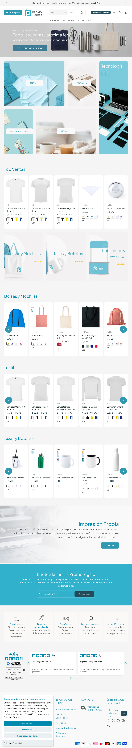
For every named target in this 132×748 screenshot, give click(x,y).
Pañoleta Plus (87, 208)
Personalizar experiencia (27, 736)
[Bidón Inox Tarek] (116, 459)
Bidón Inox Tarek (114, 477)
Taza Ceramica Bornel (66, 477)
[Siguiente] (126, 3)
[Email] (114, 12)
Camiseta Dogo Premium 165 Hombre (66, 408)
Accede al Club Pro (101, 12)
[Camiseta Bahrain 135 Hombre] (40, 190)
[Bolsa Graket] (40, 317)
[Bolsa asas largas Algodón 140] (91, 317)
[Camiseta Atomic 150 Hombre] (15, 190)
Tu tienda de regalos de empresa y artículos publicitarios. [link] (66, 3)
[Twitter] (113, 720)
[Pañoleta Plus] (91, 190)
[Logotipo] (33, 12)
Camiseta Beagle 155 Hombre (66, 209)
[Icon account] (120, 12)
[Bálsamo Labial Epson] (116, 190)
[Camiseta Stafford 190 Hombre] (116, 388)
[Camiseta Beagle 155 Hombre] (66, 190)
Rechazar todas (28, 730)
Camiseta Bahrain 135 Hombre (40, 209)
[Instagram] (118, 720)
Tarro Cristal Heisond (15, 477)
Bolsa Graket (37, 335)
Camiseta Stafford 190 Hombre (115, 408)
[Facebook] (108, 720)
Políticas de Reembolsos (61, 734)
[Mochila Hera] (15, 317)
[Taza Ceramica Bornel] (66, 459)
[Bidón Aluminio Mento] (40, 459)
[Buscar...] (82, 12)
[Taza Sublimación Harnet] (91, 459)
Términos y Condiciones (62, 716)
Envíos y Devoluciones (66, 728)
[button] (13, 12)
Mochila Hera (12, 335)
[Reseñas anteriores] (28, 663)
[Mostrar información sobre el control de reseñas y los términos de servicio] (24, 670)
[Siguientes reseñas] (126, 663)
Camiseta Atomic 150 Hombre (15, 209)
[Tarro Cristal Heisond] (15, 459)
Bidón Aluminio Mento (40, 477)
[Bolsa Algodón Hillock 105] (66, 317)
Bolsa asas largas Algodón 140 (89, 336)
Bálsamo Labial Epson (116, 208)
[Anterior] (6, 3)
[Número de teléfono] (108, 725)
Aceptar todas (28, 723)
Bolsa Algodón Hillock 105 (66, 336)
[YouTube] (123, 720)
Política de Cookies (12, 717)
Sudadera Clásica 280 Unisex (89, 408)
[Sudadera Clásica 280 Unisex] (91, 388)
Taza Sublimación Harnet (89, 478)
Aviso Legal (61, 722)
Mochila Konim (113, 335)
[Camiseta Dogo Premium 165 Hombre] (66, 388)
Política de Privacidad (13, 743)
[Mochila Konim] (116, 317)
